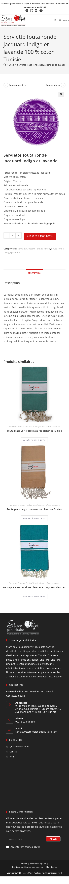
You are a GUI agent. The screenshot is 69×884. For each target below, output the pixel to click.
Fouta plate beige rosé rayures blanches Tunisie (34, 509)
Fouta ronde (57, 248)
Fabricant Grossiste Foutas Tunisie (33, 248)
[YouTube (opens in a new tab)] (41, 10)
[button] (61, 94)
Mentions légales (38, 863)
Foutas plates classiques (49, 426)
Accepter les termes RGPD (25, 847)
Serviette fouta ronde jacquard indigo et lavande (41, 64)
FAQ (12, 756)
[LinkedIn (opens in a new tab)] (36, 10)
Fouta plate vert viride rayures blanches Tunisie (34, 430)
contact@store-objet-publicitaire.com (36, 731)
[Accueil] (5, 64)
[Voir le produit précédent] (6, 85)
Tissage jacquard (12, 252)
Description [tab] (34, 273)
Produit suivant (53, 85)
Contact (13, 751)
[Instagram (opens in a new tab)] (31, 10)
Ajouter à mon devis (40, 236)
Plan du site (51, 866)
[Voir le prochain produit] (63, 85)
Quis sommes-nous (19, 746)
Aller (53, 838)
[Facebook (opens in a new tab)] (27, 10)
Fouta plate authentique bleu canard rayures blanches (34, 587)
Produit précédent (17, 85)
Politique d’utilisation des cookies (27, 866)
